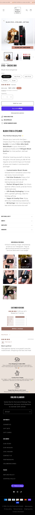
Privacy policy (8, 509)
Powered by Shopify (17, 506)
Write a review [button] (17, 328)
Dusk (13, 80)
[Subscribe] (30, 412)
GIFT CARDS (7, 432)
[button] (4, 10)
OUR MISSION (8, 447)
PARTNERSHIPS (8, 459)
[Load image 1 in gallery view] (8, 56)
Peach (5, 80)
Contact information (18, 511)
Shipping (3, 90)
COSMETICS (7, 424)
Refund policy (29, 506)
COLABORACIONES (9, 463)
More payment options (17, 112)
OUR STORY (7, 443)
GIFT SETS (6, 428)
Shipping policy (28, 509)
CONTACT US (7, 455)
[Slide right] (33, 57)
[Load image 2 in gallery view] (17, 56)
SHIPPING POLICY (9, 479)
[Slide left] (2, 57)
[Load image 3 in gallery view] (27, 56)
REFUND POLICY (9, 474)
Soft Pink (28, 76)
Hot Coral (6, 76)
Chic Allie (9, 506)
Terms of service (18, 509)
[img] (5, 339)
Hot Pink (17, 76)
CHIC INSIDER (8, 451)
